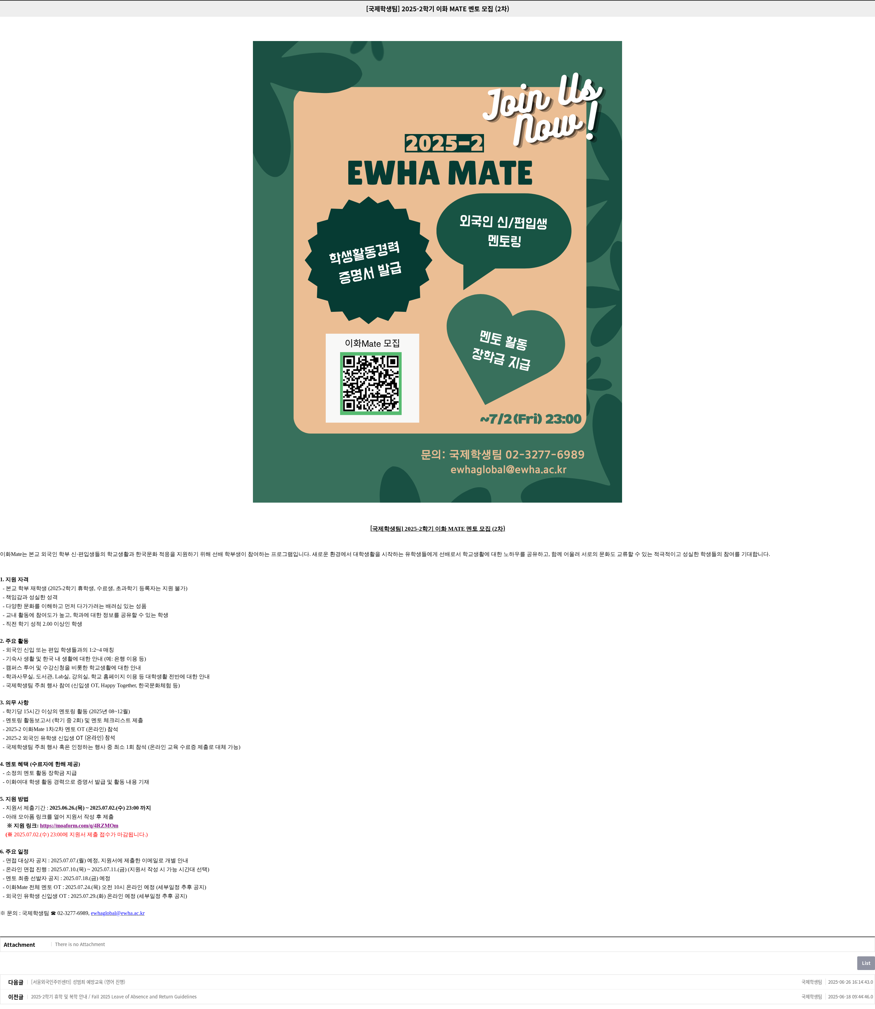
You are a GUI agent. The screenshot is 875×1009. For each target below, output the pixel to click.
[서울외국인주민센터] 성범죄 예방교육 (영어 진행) (452, 982)
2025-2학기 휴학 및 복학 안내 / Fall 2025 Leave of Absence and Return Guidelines (452, 996)
